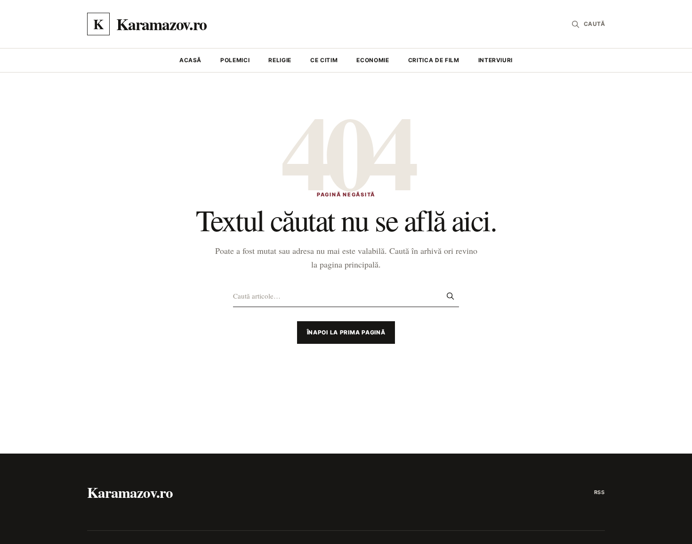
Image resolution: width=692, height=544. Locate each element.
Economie (372, 60)
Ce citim (324, 60)
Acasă (190, 60)
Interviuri (495, 60)
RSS (599, 492)
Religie (279, 60)
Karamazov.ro (130, 492)
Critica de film (433, 60)
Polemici (234, 60)
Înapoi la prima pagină (346, 332)
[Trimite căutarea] (450, 296)
